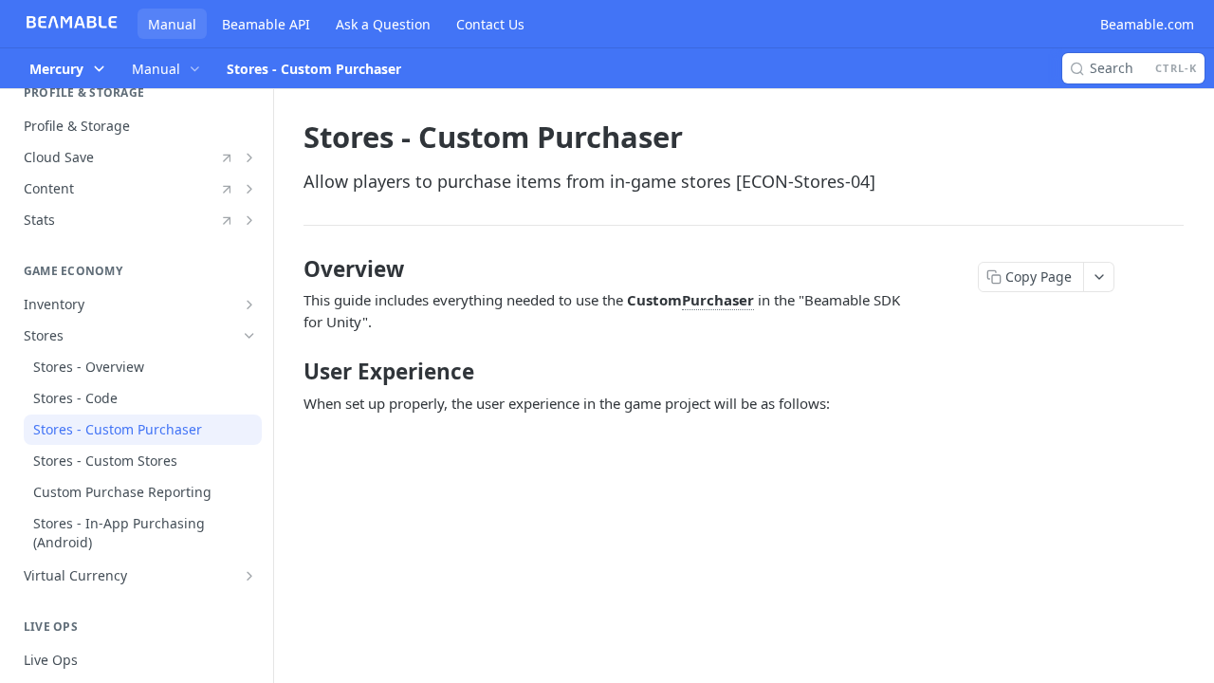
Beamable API (266, 24)
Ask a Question (383, 24)
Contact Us (490, 24)
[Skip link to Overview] (291, 269)
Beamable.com (1147, 24)
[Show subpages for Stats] (249, 220)
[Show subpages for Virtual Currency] (249, 575)
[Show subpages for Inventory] (249, 304)
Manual (172, 24)
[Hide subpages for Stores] (249, 335)
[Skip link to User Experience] (291, 372)
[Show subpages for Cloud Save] (249, 157)
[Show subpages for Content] (249, 188)
